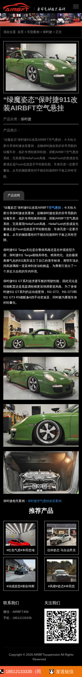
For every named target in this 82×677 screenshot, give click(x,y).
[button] (76, 6)
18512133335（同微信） (23, 673)
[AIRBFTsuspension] (33, 6)
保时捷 (47, 32)
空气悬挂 (55, 207)
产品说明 (14, 195)
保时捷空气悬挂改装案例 (44, 501)
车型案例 (33, 32)
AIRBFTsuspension (47, 654)
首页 (20, 32)
